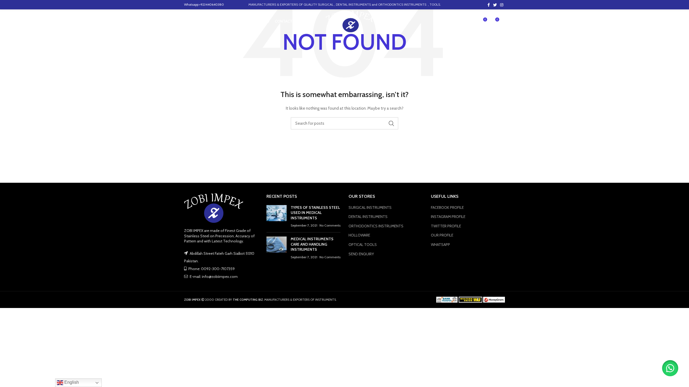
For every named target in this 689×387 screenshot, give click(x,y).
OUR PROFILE (442, 235)
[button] (670, 368)
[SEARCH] (391, 123)
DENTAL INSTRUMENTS (368, 216)
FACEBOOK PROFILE (447, 207)
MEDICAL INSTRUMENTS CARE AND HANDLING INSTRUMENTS (312, 244)
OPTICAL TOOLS (363, 244)
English (71, 382)
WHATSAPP (440, 244)
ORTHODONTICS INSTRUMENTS (376, 226)
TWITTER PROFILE (446, 226)
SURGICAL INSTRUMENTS (370, 207)
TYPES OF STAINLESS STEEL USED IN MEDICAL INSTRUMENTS (315, 212)
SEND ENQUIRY (361, 254)
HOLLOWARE (359, 235)
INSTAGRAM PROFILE (448, 216)
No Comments (329, 225)
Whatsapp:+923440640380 (204, 4)
